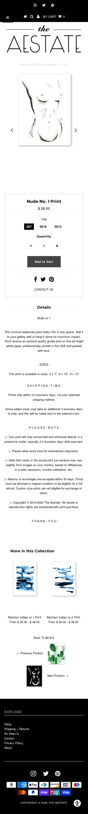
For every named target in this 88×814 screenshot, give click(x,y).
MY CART (54, 16)
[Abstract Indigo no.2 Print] (63, 596)
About (8, 747)
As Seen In (11, 733)
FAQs (8, 724)
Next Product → (57, 675)
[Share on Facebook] (35, 280)
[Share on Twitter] (43, 280)
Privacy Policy (13, 743)
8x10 (43, 226)
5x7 (29, 226)
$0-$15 (36, 64)
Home (24, 64)
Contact (9, 738)
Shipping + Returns (16, 729)
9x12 (58, 226)
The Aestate (58, 802)
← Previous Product (30, 653)
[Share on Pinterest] (51, 280)
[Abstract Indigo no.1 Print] (24, 596)
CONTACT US (44, 289)
